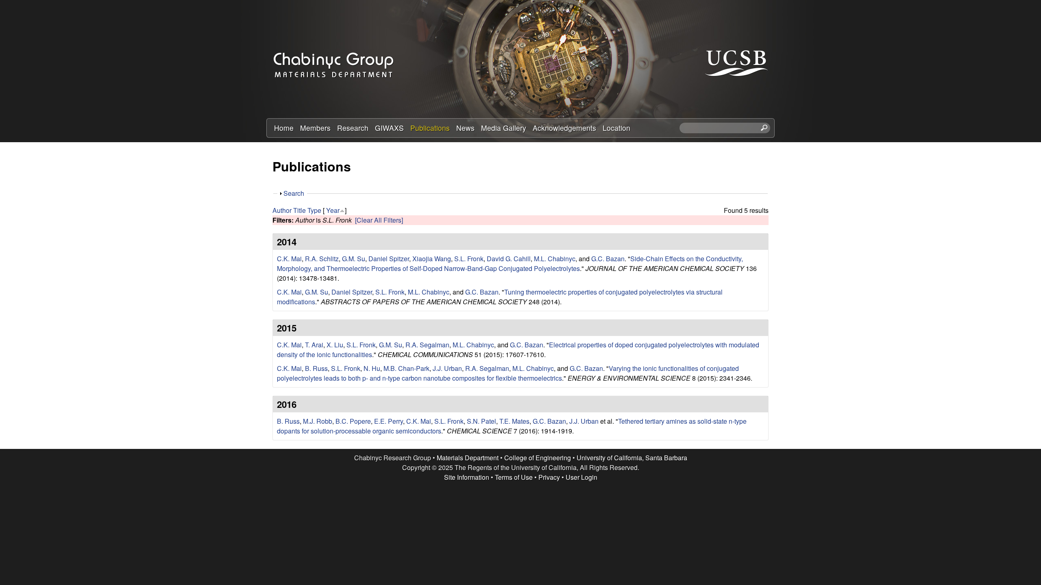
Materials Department (468, 457)
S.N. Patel (481, 421)
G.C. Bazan (608, 258)
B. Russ (316, 368)
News (465, 128)
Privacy (549, 477)
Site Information (466, 477)
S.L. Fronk (468, 258)
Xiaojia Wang (431, 258)
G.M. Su (353, 258)
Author (282, 210)
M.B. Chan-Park (406, 368)
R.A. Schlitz (322, 258)
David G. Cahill (509, 258)
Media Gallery (503, 128)
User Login (581, 477)
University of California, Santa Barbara (632, 457)
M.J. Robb (317, 421)
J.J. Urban (447, 368)
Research (352, 128)
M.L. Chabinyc (554, 258)
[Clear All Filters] (379, 220)
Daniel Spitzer (388, 258)
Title (299, 210)
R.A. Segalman (427, 344)
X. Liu (335, 344)
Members (315, 128)
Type (314, 210)
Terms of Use (514, 477)
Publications (430, 128)
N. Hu (372, 368)
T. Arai (314, 344)
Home (284, 128)
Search (293, 193)
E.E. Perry (388, 421)
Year (333, 210)
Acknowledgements (564, 128)
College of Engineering (537, 457)
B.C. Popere (353, 421)
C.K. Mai (289, 258)
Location (616, 128)
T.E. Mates (514, 421)
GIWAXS (389, 128)
